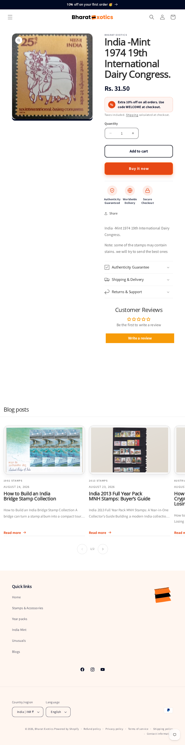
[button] (10, 17)
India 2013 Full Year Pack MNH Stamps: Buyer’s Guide (119, 496)
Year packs (19, 619)
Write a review (140, 338)
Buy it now (139, 168)
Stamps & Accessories (27, 608)
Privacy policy (114, 729)
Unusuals (19, 640)
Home (16, 597)
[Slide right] (103, 549)
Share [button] (113, 213)
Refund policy (92, 729)
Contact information (160, 733)
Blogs (16, 651)
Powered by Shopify (66, 729)
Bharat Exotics (44, 729)
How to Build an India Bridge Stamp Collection (30, 496)
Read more (12, 532)
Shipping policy (163, 729)
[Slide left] (82, 549)
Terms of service (138, 729)
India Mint (19, 630)
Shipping (132, 115)
